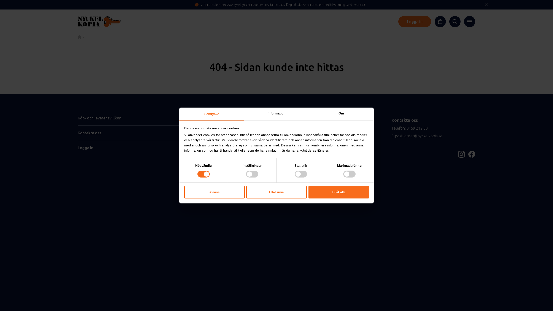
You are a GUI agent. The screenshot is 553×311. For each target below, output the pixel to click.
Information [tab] (276, 113)
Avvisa (214, 192)
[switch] (252, 174)
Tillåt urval (276, 192)
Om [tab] (341, 113)
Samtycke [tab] (211, 114)
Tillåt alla (338, 192)
